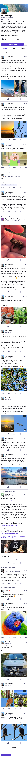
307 (9, 21)
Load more (14, 747)
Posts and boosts (5, 52)
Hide (24, 81)
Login (14, 755)
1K (2, 21)
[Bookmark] (20, 99)
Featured (23, 48)
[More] (26, 99)
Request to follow (12, 44)
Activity (5, 48)
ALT (12, 95)
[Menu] (25, 44)
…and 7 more (19, 184)
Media (13, 48)
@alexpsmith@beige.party (6, 17)
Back (4, 1)
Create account (6, 755)
